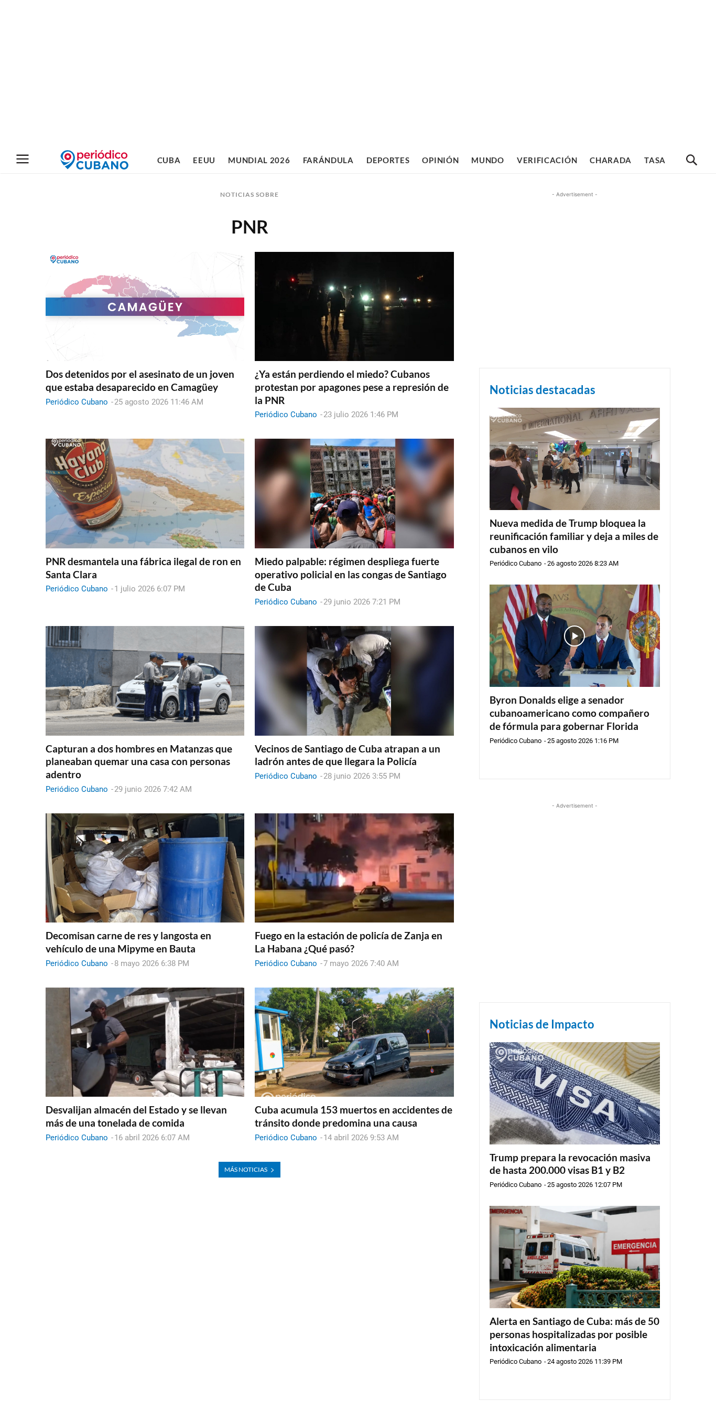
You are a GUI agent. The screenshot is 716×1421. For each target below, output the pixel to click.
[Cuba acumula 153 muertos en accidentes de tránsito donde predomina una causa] (354, 1042)
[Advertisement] (358, 73)
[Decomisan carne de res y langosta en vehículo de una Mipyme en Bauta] (145, 868)
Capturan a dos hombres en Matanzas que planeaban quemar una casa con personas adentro (139, 761)
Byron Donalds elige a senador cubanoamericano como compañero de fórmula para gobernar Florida (569, 712)
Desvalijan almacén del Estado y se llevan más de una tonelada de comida (136, 1116)
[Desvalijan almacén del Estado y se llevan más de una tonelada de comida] (145, 1042)
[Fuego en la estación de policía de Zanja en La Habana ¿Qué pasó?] (354, 868)
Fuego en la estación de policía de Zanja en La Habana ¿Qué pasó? (348, 942)
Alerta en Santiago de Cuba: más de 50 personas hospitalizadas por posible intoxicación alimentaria (574, 1334)
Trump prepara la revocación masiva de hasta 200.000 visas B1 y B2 (570, 1163)
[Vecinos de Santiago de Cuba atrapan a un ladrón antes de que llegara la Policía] (354, 681)
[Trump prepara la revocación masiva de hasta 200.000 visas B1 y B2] (575, 1093)
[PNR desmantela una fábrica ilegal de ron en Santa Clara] (145, 493)
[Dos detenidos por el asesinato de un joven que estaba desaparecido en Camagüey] (145, 307)
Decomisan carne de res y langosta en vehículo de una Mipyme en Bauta (128, 942)
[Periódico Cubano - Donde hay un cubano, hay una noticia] (94, 159)
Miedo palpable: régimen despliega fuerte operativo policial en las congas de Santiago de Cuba (351, 574)
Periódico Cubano (77, 402)
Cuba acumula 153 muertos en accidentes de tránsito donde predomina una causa (353, 1116)
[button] (691, 161)
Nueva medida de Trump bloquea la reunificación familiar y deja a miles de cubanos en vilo (574, 536)
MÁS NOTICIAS (245, 1169)
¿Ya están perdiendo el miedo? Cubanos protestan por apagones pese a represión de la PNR (352, 387)
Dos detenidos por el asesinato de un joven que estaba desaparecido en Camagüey (140, 380)
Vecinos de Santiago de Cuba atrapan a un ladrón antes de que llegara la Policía (347, 755)
